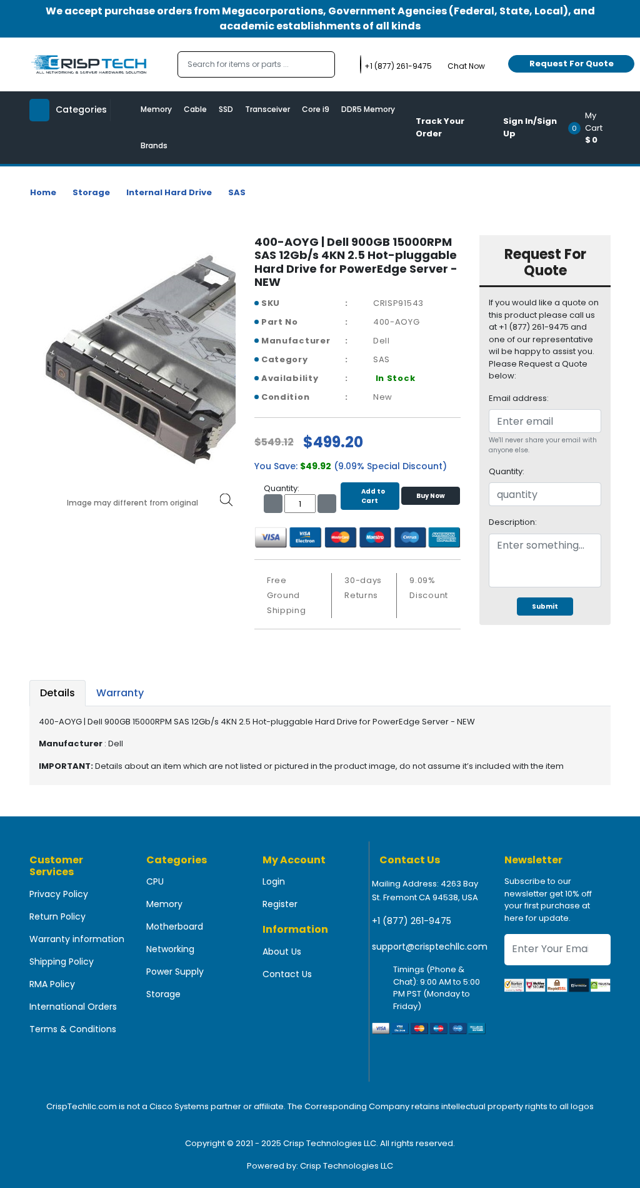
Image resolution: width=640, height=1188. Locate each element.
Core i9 (315, 109)
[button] (593, 127)
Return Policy (57, 916)
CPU (155, 881)
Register (280, 904)
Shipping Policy (61, 961)
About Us (281, 951)
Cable (195, 109)
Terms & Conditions (72, 1029)
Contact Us (287, 974)
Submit (545, 606)
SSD (226, 109)
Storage (91, 192)
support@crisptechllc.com (430, 946)
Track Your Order (440, 127)
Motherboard (174, 926)
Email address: (519, 398)
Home (43, 192)
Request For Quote (571, 63)
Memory (156, 109)
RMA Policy (52, 984)
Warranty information (76, 939)
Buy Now (430, 495)
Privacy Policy (58, 894)
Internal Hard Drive (169, 192)
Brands (154, 145)
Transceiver (267, 109)
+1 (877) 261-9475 (411, 921)
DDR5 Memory (368, 109)
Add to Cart (373, 496)
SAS (237, 192)
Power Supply (175, 971)
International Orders (73, 1006)
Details (57, 693)
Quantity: (506, 471)
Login (273, 881)
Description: (513, 522)
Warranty (120, 693)
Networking (170, 949)
